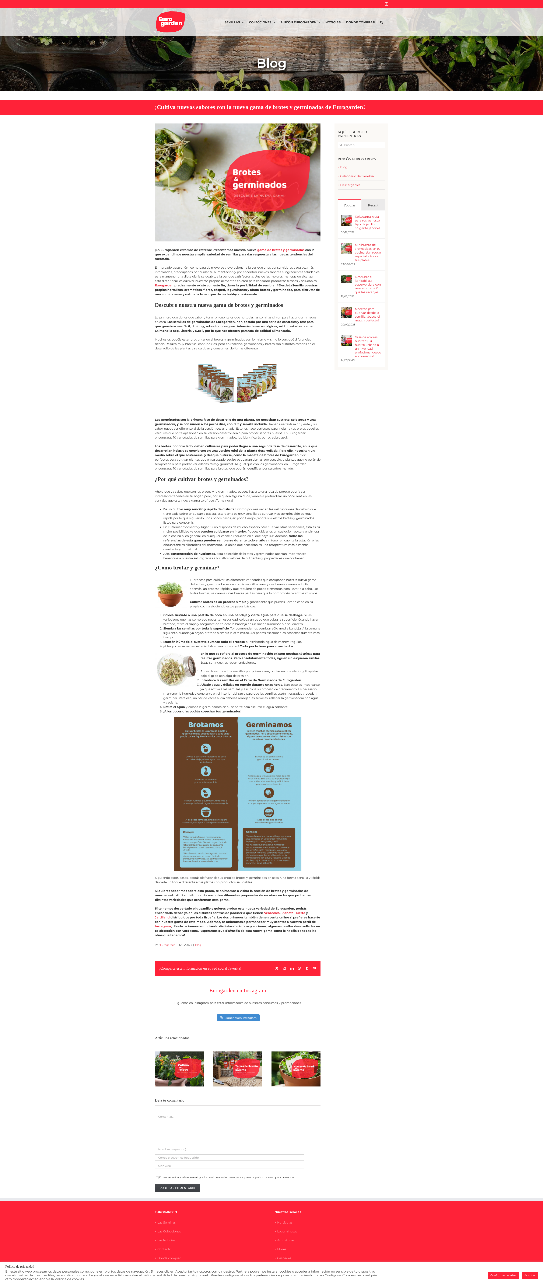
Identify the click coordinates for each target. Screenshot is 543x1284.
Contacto (164, 1249)
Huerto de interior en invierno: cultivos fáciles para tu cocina (291, 1059)
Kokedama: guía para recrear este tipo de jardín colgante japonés (367, 222)
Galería (184, 1056)
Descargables (350, 185)
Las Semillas (166, 1222)
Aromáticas (285, 1240)
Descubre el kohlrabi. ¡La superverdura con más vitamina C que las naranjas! (368, 284)
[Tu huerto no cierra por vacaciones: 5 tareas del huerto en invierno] (237, 1068)
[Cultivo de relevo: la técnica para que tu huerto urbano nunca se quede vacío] (179, 1068)
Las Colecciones (169, 1231)
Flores (281, 1249)
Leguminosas (287, 1231)
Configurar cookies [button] (503, 1275)
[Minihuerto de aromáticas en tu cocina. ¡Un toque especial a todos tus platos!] (346, 245)
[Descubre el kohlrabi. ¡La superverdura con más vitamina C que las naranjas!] (346, 277)
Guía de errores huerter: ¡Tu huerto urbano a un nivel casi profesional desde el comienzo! (368, 346)
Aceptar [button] (529, 1275)
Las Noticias (166, 1240)
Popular (349, 205)
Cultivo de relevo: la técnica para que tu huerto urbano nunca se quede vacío (174, 1056)
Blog (198, 944)
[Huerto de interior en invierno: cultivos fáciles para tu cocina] (296, 1068)
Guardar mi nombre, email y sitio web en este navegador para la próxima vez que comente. (226, 1177)
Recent (373, 205)
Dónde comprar (169, 1258)
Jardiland (162, 917)
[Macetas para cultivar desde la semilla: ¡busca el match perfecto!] (346, 309)
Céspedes (284, 1258)
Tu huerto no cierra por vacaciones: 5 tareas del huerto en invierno (232, 1059)
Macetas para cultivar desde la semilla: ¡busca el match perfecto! (367, 314)
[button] (381, 22)
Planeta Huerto (293, 913)
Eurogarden (164, 285)
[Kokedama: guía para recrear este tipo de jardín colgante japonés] (346, 217)
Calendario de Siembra (357, 176)
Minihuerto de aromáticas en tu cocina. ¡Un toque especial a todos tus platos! (368, 252)
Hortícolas (284, 1222)
